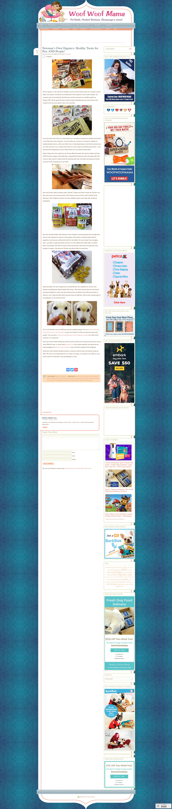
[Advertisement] (88, 36)
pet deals (115, 579)
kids (132, 577)
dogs (65, 378)
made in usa (74, 378)
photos (108, 582)
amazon (108, 567)
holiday (126, 577)
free (130, 572)
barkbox (118, 567)
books (121, 567)
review (77, 380)
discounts (111, 572)
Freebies (109, 25)
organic (96, 378)
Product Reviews (60, 376)
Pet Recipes (65, 29)
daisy (87, 376)
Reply (45, 427)
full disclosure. (68, 54)
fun (127, 575)
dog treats (59, 378)
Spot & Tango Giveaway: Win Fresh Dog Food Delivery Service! (119, 490)
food (68, 378)
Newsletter (83, 29)
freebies (110, 575)
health (118, 577)
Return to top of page (87, 797)
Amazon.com (70, 344)
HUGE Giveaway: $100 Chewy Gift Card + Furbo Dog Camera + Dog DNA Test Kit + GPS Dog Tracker (119, 465)
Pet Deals (52, 25)
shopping (120, 584)
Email (73, 456)
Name (73, 452)
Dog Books (55, 29)
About (115, 29)
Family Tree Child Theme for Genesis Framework (114, 791)
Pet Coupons (66, 25)
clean (128, 567)
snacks (81, 380)
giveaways (113, 577)
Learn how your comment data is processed (78, 468)
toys (131, 584)
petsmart (130, 579)
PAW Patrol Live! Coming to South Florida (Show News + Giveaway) (118, 515)
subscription (126, 584)
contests (131, 567)
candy (77, 376)
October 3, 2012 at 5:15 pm (49, 419)
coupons (114, 570)
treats (118, 586)
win (122, 586)
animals (113, 567)
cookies (82, 376)
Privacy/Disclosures (96, 29)
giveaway (107, 577)
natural (81, 378)
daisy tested (51, 378)
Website (74, 459)
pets (62, 380)
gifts (130, 574)
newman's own (88, 378)
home (129, 577)
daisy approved (94, 376)
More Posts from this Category (115, 519)
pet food (50, 380)
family (123, 572)
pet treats (57, 380)
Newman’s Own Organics (62, 347)
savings (113, 584)
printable (112, 582)
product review (69, 380)
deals (124, 569)
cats (125, 567)
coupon (109, 570)
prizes (117, 582)
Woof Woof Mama (86, 11)
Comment (47, 56)
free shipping (119, 574)
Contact (107, 29)
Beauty (75, 29)
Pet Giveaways (44, 29)
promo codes (125, 582)
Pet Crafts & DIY (82, 25)
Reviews (97, 25)
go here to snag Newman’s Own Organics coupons (72, 335)
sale (108, 584)
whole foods (88, 380)
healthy (121, 577)
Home (41, 25)
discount (129, 570)
